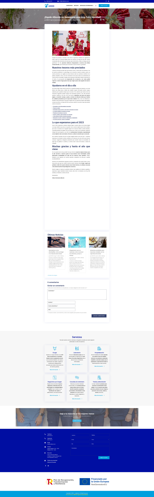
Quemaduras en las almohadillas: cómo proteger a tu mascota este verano (56, 252)
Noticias (76, 5)
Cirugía (55, 352)
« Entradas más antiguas (52, 275)
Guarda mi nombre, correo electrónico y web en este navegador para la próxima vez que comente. (68, 312)
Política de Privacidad (51, 462)
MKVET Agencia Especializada (53, 20)
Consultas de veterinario (77, 382)
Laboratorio (76, 352)
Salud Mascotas (72, 259)
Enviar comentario (99, 315)
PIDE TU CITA (104, 5)
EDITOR (51, 255)
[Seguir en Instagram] (108, 1)
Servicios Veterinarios (86, 5)
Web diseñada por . (77, 494)
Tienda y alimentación (99, 382)
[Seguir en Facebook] (106, 1)
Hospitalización (99, 352)
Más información (54, 369)
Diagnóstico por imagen (55, 382)
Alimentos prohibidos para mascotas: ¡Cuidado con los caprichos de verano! (97, 252)
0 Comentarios (76, 20)
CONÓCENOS (69, 5)
